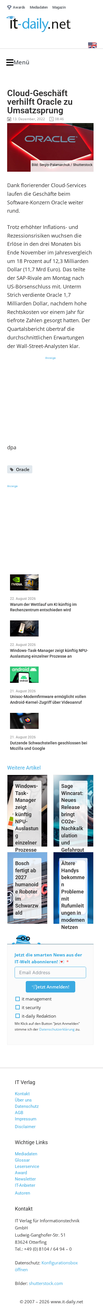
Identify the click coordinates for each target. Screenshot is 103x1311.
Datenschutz (27, 1106)
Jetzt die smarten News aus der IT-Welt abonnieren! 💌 (48, 958)
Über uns (23, 1100)
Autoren (22, 1193)
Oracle (22, 469)
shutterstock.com (46, 1283)
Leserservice (27, 1166)
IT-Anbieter (25, 1185)
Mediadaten (26, 1153)
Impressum (25, 1119)
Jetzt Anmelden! (52, 987)
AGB (19, 1112)
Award (21, 1172)
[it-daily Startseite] (49, 24)
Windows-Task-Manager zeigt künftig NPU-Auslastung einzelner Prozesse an (26, 821)
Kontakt (22, 1093)
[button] (17, 63)
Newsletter (25, 1179)
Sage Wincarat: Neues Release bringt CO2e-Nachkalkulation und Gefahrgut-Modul (72, 821)
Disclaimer (25, 1126)
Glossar (22, 1160)
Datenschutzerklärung (57, 1029)
